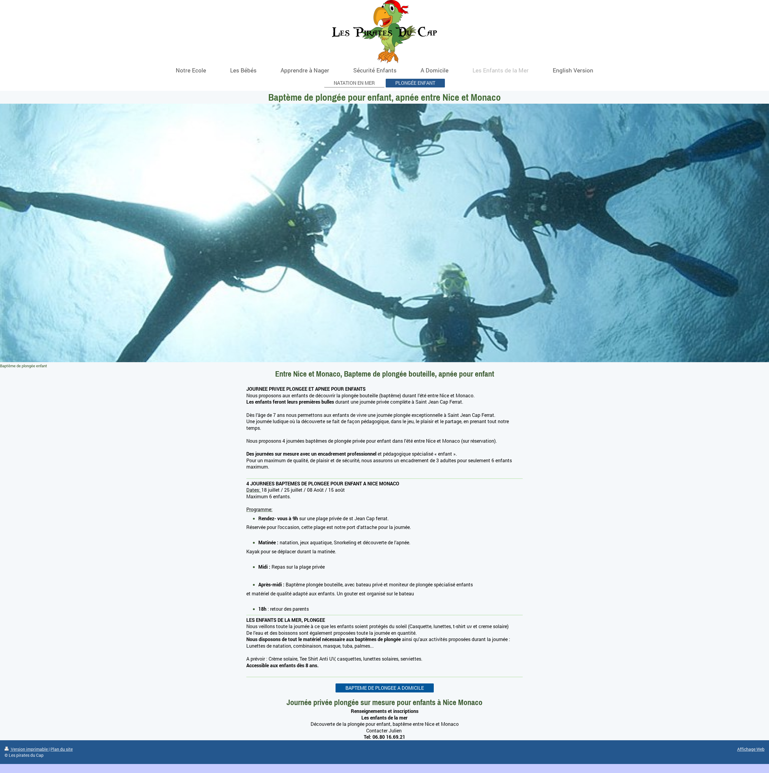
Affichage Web (750, 749)
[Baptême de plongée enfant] (384, 233)
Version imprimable (29, 749)
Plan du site (61, 749)
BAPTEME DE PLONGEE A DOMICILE (384, 688)
